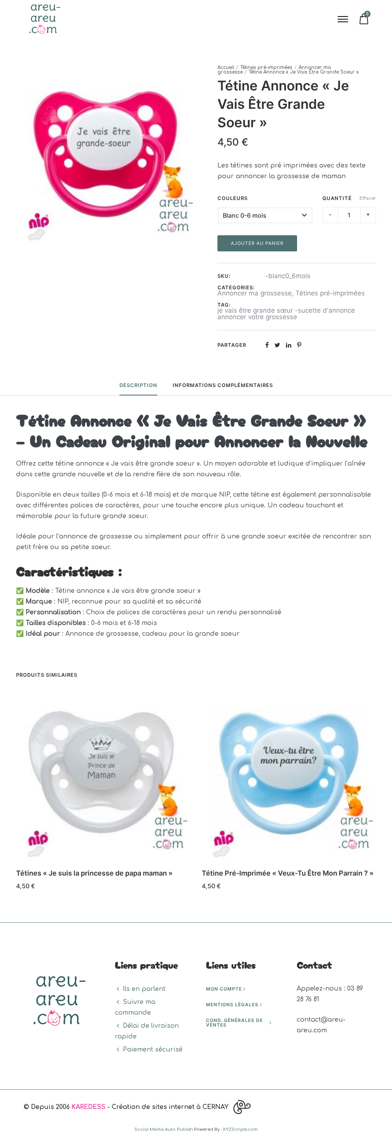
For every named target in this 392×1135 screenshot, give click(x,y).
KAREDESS (88, 1107)
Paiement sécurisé (153, 1049)
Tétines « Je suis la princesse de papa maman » (94, 873)
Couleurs (232, 198)
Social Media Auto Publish (163, 1129)
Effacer (367, 198)
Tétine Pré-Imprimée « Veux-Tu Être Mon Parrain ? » (288, 873)
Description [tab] (138, 385)
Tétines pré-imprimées (266, 67)
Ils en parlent (144, 989)
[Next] (377, 791)
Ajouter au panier (257, 243)
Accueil (225, 67)
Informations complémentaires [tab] (223, 385)
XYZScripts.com (240, 1129)
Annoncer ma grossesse (254, 293)
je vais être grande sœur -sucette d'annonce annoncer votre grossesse (286, 314)
